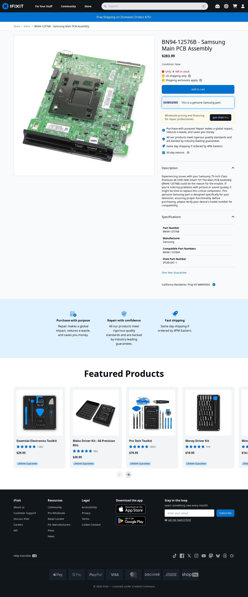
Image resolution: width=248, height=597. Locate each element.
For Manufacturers (59, 524)
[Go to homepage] (14, 6)
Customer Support (25, 513)
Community (55, 507)
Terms (85, 519)
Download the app (129, 500)
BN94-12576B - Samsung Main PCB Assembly (61, 26)
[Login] (243, 6)
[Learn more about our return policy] (188, 152)
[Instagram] (196, 556)
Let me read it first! (179, 520)
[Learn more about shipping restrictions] (189, 75)
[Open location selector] (226, 6)
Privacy (86, 513)
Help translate (22, 555)
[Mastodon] (211, 556)
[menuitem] (44, 6)
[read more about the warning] (214, 285)
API (16, 530)
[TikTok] (174, 556)
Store (17, 26)
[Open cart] (235, 6)
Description (170, 168)
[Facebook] (182, 556)
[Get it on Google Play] (130, 520)
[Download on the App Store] (130, 509)
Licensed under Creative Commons (133, 586)
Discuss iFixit (21, 519)
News (51, 536)
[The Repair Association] (232, 556)
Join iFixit (220, 117)
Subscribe (225, 513)
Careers (18, 524)
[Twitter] (189, 556)
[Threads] (225, 556)
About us (19, 507)
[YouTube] (204, 556)
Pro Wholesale (56, 513)
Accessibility (89, 507)
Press (51, 530)
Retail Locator (56, 519)
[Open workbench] (217, 6)
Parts (27, 26)
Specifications (171, 217)
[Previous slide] (119, 474)
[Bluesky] (218, 556)
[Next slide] (128, 474)
